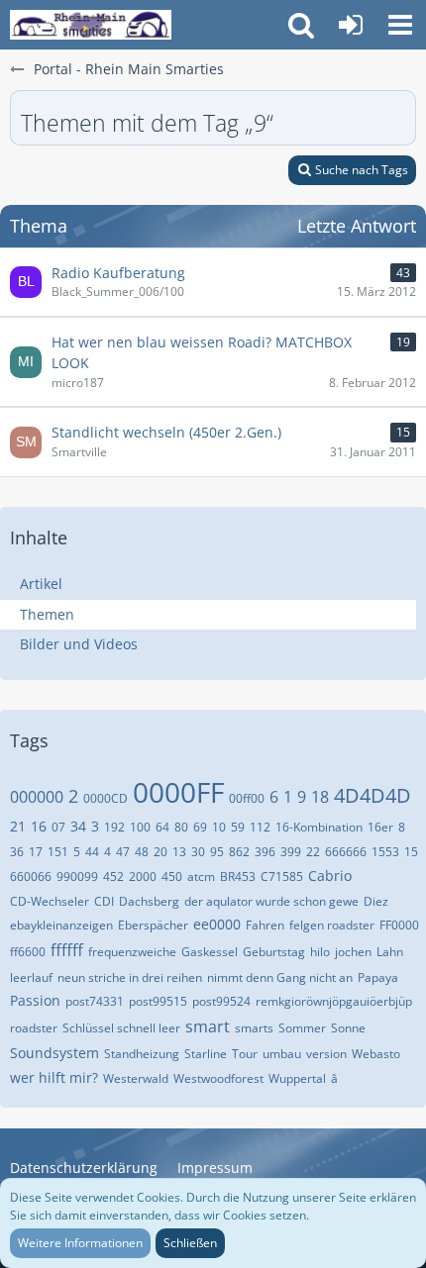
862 (239, 851)
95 (217, 851)
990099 (77, 876)
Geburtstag (274, 951)
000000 (36, 797)
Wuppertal (297, 1078)
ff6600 (28, 951)
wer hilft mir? (54, 1077)
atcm (201, 876)
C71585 (282, 876)
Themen (47, 614)
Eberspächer (153, 925)
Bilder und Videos (79, 643)
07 (58, 827)
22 (313, 851)
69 (200, 827)
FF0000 (399, 925)
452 (113, 876)
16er (380, 827)
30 (198, 851)
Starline (205, 1053)
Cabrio (330, 875)
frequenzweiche (132, 951)
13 (179, 851)
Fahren (265, 925)
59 (238, 827)
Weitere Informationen (80, 1242)
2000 (143, 876)
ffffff (67, 950)
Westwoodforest (218, 1078)
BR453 (238, 876)
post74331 (94, 1001)
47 (123, 851)
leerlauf (31, 977)
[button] (400, 25)
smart (207, 1026)
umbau (282, 1053)
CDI (104, 901)
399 (290, 851)
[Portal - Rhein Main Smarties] (90, 25)
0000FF (178, 792)
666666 (346, 851)
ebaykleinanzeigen (61, 925)
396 (265, 851)
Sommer (302, 1028)
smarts (254, 1028)
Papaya (378, 977)
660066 (31, 876)
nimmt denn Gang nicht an (280, 977)
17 (36, 851)
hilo (320, 951)
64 (162, 827)
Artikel (41, 583)
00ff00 (247, 798)
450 (171, 876)
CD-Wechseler (49, 901)
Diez (376, 901)
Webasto (376, 1053)
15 (411, 851)
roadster (33, 1028)
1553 (385, 851)
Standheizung (141, 1053)
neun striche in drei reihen (129, 977)
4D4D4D (372, 795)
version (326, 1053)
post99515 (158, 1001)
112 (260, 827)
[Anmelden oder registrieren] (351, 25)
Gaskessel (209, 951)
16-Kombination (319, 827)
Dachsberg (149, 901)
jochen (353, 951)
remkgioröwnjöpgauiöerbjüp (334, 1001)
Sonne (348, 1028)
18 (320, 797)
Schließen (190, 1242)
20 (160, 851)
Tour (245, 1053)
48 (142, 851)
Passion (35, 1000)
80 (181, 827)
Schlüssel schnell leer (121, 1028)
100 (140, 827)
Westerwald (135, 1078)
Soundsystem (54, 1052)
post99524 (221, 1001)
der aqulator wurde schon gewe (271, 901)
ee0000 (217, 924)
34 (78, 826)
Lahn (389, 951)
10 (219, 827)
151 (58, 851)
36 (17, 851)
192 (114, 827)
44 (92, 851)
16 (39, 826)
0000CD (105, 798)
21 (18, 826)
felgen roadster (331, 925)
